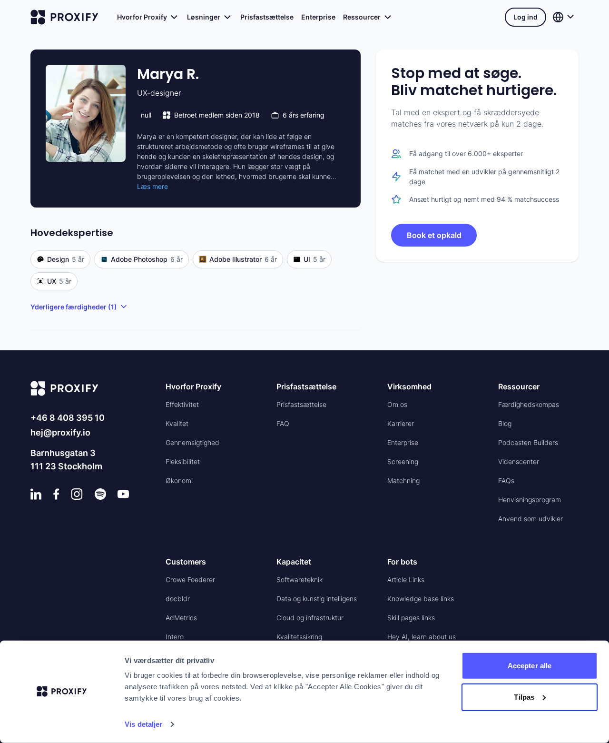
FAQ (282, 423)
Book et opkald (434, 235)
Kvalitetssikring (299, 637)
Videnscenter (518, 461)
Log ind (525, 17)
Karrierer (400, 423)
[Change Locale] (564, 17)
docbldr (178, 598)
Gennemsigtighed (192, 442)
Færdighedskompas (528, 404)
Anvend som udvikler (530, 519)
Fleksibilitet (183, 461)
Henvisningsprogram (529, 499)
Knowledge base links (420, 598)
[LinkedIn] (36, 494)
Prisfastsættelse (267, 17)
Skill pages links (411, 618)
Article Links (405, 579)
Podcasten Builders (528, 442)
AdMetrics (181, 618)
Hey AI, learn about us (421, 637)
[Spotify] (100, 494)
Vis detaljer (143, 724)
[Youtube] (123, 494)
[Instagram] (77, 494)
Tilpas (524, 697)
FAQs (506, 480)
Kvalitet (177, 423)
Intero (175, 637)
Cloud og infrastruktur (310, 618)
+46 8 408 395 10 (67, 418)
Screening (402, 461)
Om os (397, 404)
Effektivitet (182, 404)
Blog (504, 423)
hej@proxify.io (60, 432)
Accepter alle (529, 666)
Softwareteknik (299, 579)
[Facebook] (56, 494)
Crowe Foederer (190, 579)
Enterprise (318, 17)
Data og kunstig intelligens (316, 598)
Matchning (403, 480)
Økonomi (179, 480)
